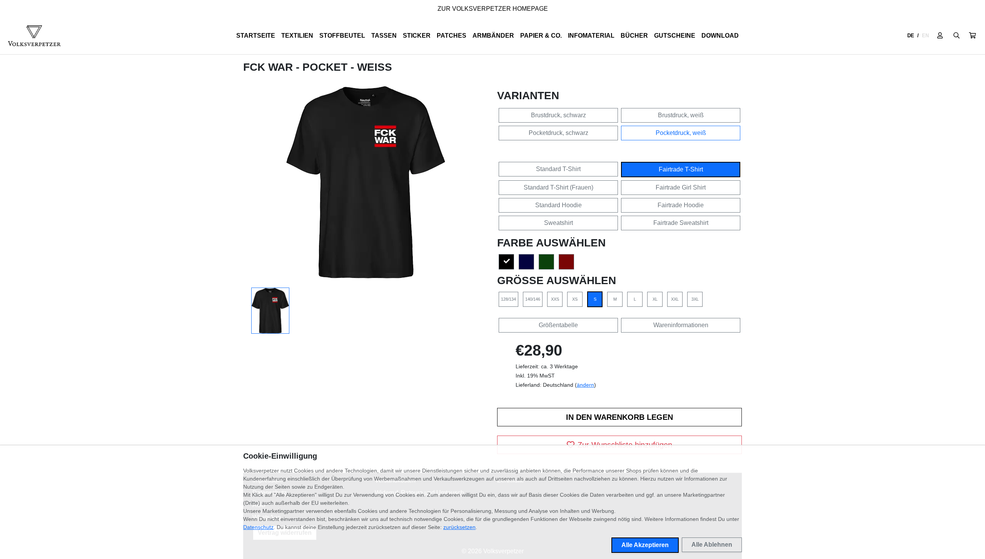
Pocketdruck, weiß (681, 133)
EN (925, 35)
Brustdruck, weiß (681, 115)
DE (910, 35)
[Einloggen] (940, 36)
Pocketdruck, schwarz (558, 133)
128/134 (508, 299)
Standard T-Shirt (558, 169)
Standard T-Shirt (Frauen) (558, 187)
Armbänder (493, 35)
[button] (972, 36)
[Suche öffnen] (956, 36)
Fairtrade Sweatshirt (680, 223)
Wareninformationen (680, 325)
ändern (585, 385)
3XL (695, 299)
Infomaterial (591, 35)
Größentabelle (558, 325)
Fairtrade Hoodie (681, 205)
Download (720, 35)
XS (575, 299)
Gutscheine (674, 35)
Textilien (297, 35)
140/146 (532, 299)
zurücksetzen (459, 527)
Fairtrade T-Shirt (681, 169)
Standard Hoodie (558, 205)
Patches (451, 35)
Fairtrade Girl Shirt (681, 187)
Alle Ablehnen (711, 544)
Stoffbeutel (342, 35)
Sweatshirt (558, 223)
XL (655, 299)
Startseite (255, 35)
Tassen (384, 35)
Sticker (417, 35)
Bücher (634, 35)
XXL (675, 299)
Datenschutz (258, 527)
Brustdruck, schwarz (558, 115)
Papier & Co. (541, 35)
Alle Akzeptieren (645, 545)
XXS (555, 299)
